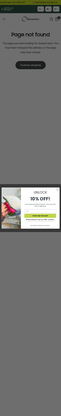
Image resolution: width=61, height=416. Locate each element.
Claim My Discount (40, 216)
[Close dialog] (57, 189)
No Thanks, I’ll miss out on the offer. (40, 225)
